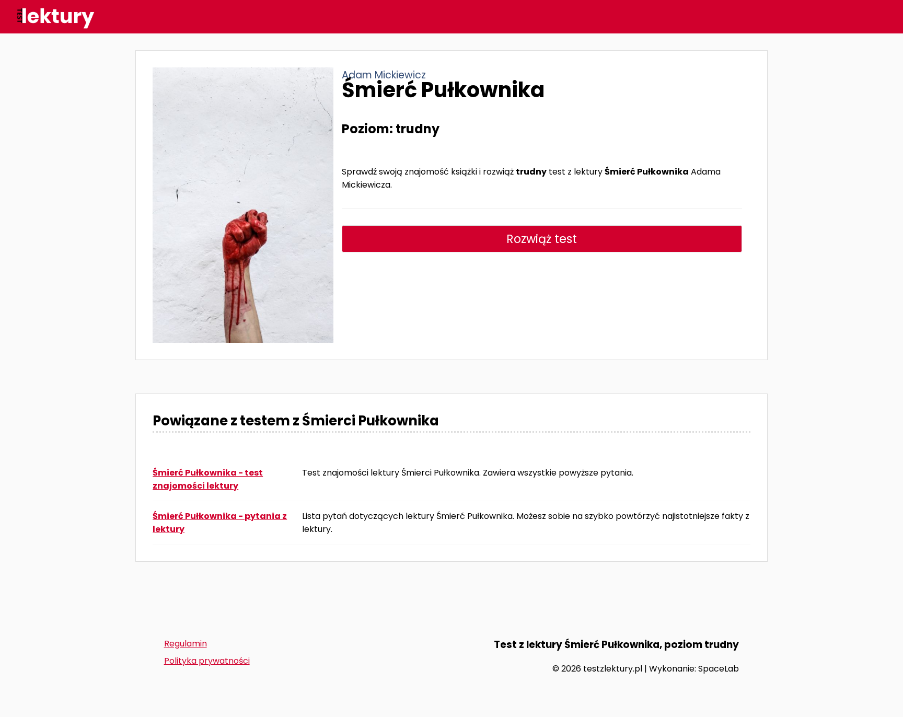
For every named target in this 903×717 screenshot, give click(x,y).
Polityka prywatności (207, 661)
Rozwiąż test (541, 238)
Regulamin (185, 644)
